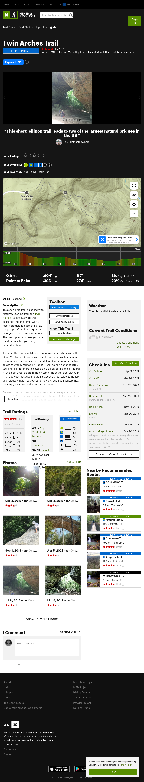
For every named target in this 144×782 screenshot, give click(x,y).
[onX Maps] (11, 727)
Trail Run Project (83, 697)
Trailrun (39, 4)
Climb (6, 4)
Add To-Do (30, 171)
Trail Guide (9, 27)
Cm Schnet (96, 371)
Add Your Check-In (125, 363)
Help (6, 687)
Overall (45, 450)
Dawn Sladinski (98, 385)
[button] (6, 98)
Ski (52, 4)
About (7, 682)
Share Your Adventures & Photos (23, 707)
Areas (44, 52)
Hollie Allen (96, 406)
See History (123, 346)
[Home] (21, 15)
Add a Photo (74, 461)
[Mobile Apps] (53, 27)
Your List (43, 171)
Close (112, 771)
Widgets (9, 692)
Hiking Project (81, 692)
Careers (8, 754)
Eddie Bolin (96, 424)
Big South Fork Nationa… (38, 432)
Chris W (94, 378)
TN (53, 52)
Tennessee (38, 445)
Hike (26, 4)
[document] (113, 767)
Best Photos (26, 27)
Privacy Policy (126, 765)
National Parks (81, 707)
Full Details (74, 411)
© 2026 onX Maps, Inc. (63, 777)
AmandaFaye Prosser (101, 431)
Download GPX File (64, 321)
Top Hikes (41, 27)
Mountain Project (83, 682)
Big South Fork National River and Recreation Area (105, 52)
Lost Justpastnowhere (76, 141)
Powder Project (82, 702)
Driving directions (64, 315)
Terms (79, 777)
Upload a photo (64, 333)
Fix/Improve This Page (64, 339)
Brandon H (95, 395)
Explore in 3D (13, 62)
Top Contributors (14, 702)
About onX (10, 749)
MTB (17, 4)
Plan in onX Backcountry (64, 307)
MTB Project (80, 687)
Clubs (7, 697)
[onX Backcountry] (69, 4)
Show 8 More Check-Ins (114, 454)
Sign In (135, 21)
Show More (13, 398)
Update (127, 342)
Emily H (93, 413)
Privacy (88, 777)
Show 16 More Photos (42, 619)
